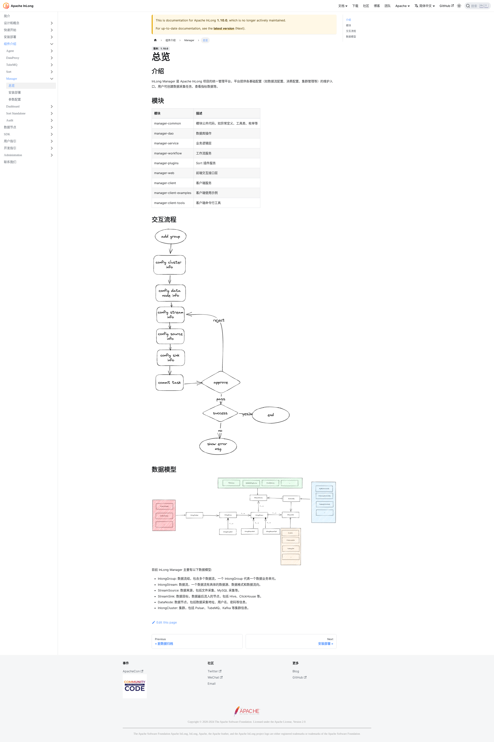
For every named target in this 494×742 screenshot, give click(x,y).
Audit (9, 120)
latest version (224, 28)
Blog (296, 671)
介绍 (348, 19)
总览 (11, 85)
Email (212, 683)
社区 (366, 6)
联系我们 (10, 162)
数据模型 (351, 36)
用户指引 (10, 141)
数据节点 (10, 127)
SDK (7, 134)
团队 (388, 6)
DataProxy (12, 57)
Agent (10, 50)
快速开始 (10, 30)
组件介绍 (10, 44)
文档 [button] (341, 6)
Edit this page (166, 622)
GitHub (445, 6)
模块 (348, 25)
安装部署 (10, 37)
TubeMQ (11, 64)
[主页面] (155, 40)
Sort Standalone (15, 113)
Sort (8, 71)
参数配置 (14, 99)
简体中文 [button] (425, 6)
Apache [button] (401, 6)
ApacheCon (131, 671)
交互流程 (351, 31)
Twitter (213, 671)
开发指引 (10, 148)
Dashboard (12, 106)
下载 (355, 6)
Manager (11, 78)
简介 (7, 16)
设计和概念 (11, 23)
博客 (377, 6)
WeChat (213, 677)
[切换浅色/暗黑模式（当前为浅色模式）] (459, 6)
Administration (13, 155)
